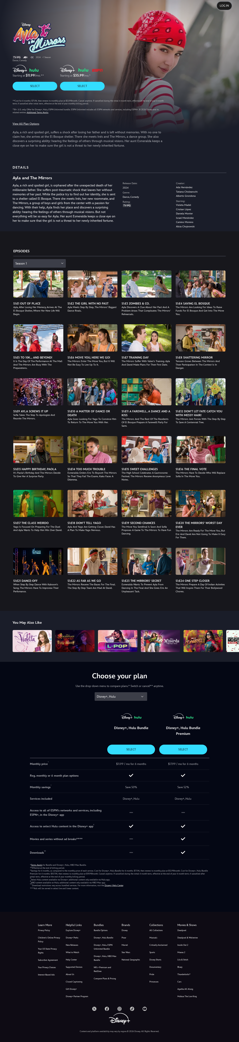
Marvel (125, 945)
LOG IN (224, 5)
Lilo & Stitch (182, 959)
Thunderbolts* (183, 974)
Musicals (153, 937)
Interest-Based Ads (46, 975)
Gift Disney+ (71, 989)
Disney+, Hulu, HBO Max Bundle (105, 958)
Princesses (154, 982)
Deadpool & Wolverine (187, 937)
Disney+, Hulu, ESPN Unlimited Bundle (103, 947)
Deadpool (181, 930)
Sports (152, 952)
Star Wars (126, 952)
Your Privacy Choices (47, 967)
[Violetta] (32, 641)
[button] (77, 925)
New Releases (72, 945)
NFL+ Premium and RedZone (102, 969)
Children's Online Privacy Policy (49, 939)
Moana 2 (181, 952)
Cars (179, 982)
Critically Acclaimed (158, 945)
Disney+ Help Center (114, 885)
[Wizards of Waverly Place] (160, 641)
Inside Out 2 (182, 945)
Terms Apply (36, 865)
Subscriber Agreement (48, 960)
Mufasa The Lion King (187, 996)
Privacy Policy (44, 930)
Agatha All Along (185, 989)
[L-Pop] (117, 641)
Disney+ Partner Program (77, 996)
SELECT (35, 86)
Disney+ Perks (72, 937)
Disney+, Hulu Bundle (103, 937)
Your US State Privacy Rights (47, 951)
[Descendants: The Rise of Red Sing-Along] (74, 641)
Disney (125, 930)
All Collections (156, 930)
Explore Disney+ (73, 930)
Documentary (155, 967)
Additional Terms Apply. (37, 112)
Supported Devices (74, 967)
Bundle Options (101, 930)
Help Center (71, 959)
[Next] (232, 640)
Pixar (124, 937)
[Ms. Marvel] (203, 641)
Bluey (179, 967)
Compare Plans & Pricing (105, 978)
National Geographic (131, 959)
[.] (94, 1009)
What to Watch (72, 952)
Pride (151, 974)
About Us (70, 974)
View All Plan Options (26, 123)
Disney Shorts (155, 959)
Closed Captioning (74, 982)
